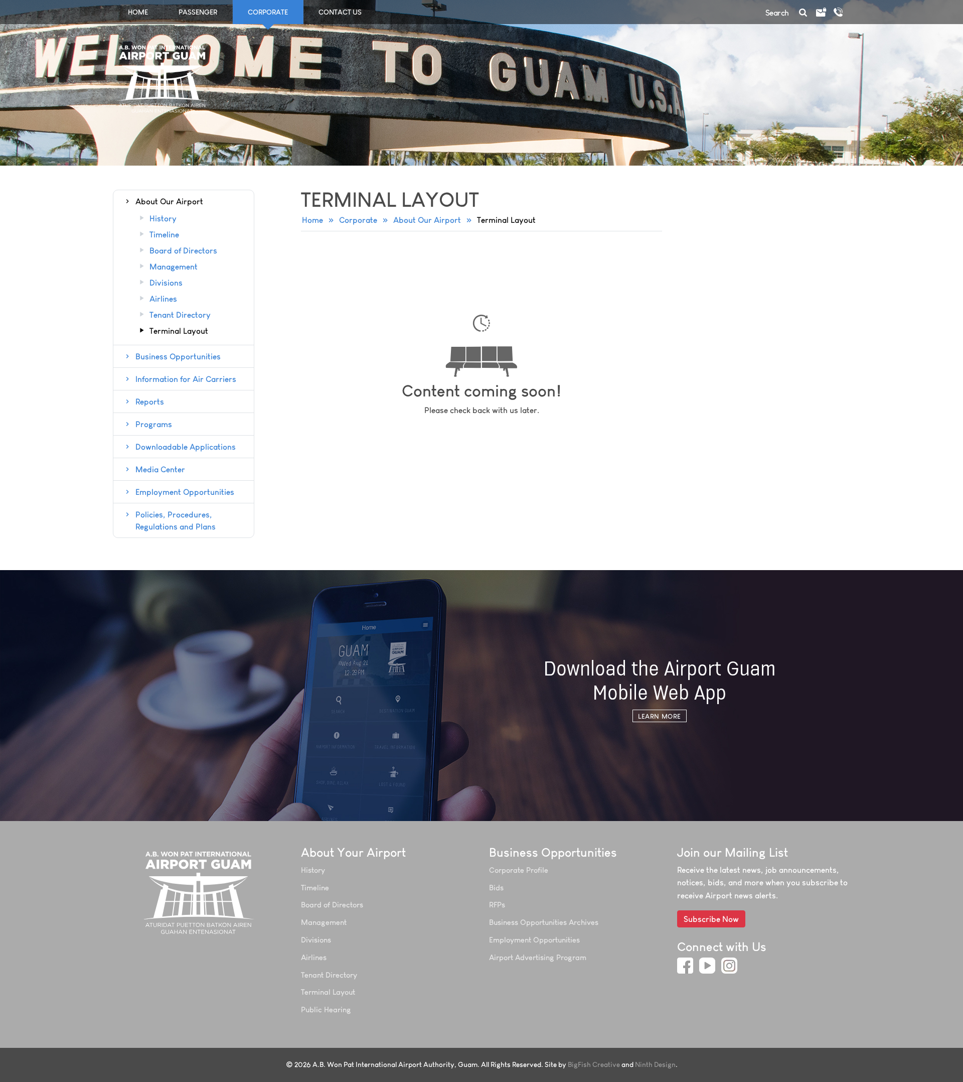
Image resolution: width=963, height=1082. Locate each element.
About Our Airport (427, 220)
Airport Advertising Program (537, 957)
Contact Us (340, 12)
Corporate (358, 220)
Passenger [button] (198, 12)
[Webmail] (820, 12)
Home (138, 12)
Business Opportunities (178, 356)
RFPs (497, 904)
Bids (496, 887)
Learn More (659, 716)
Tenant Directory (180, 315)
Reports (149, 401)
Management (173, 267)
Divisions (166, 283)
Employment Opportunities (184, 492)
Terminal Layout (178, 331)
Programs (153, 424)
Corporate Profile (518, 870)
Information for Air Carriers (185, 379)
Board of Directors (183, 250)
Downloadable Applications (185, 447)
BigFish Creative (594, 1064)
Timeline (164, 234)
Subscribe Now (711, 919)
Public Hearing (326, 1009)
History (163, 218)
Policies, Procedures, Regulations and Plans (175, 520)
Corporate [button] (268, 12)
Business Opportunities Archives (543, 922)
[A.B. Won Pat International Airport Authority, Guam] (199, 892)
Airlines (163, 299)
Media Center (160, 469)
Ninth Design (655, 1064)
